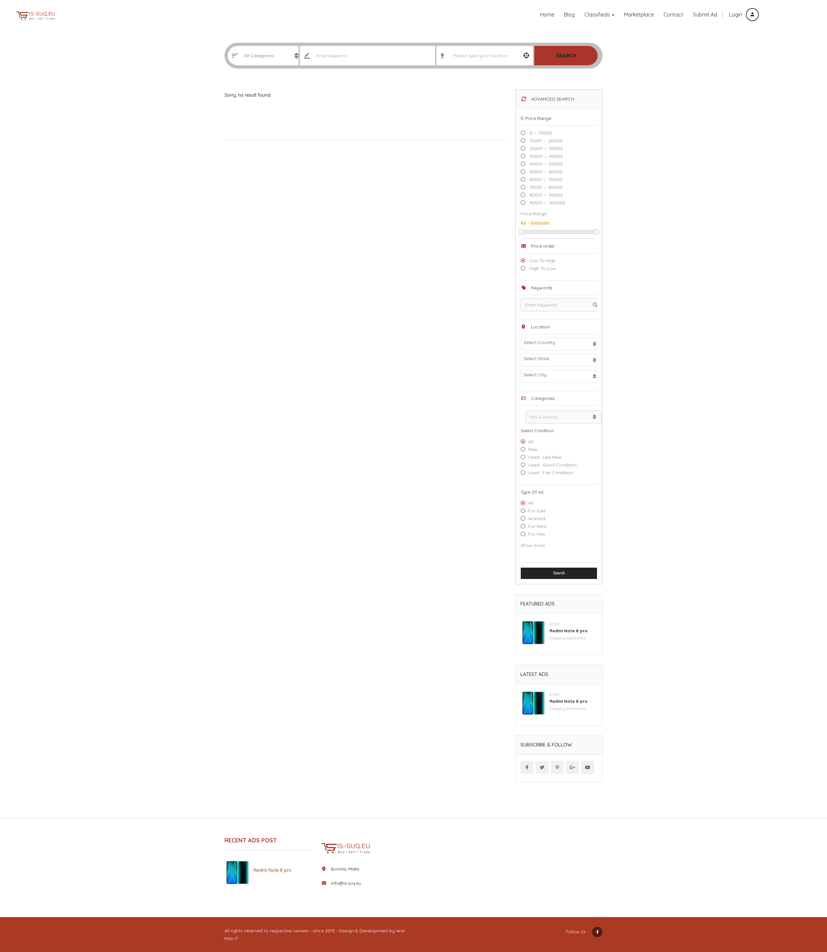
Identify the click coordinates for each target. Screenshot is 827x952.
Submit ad (705, 14)
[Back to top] (806, 912)
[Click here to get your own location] (526, 55)
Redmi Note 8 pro (569, 630)
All (530, 441)
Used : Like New (544, 457)
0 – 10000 (540, 133)
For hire (536, 534)
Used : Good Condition (552, 465)
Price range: (534, 214)
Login (736, 14)
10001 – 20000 (545, 141)
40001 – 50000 (545, 164)
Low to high (542, 260)
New (533, 449)
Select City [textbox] (535, 375)
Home (547, 14)
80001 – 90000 (545, 195)
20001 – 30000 (545, 148)
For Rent (537, 526)
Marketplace (639, 14)
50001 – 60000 (545, 172)
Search (566, 56)
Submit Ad (789, 15)
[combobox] (559, 343)
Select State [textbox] (536, 358)
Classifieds (597, 14)
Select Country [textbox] (539, 342)
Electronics (576, 638)
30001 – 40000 (545, 156)
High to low (542, 268)
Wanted (536, 518)
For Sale (537, 511)
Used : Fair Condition (550, 473)
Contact (673, 14)
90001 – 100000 (546, 203)
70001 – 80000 (545, 187)
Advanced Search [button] (552, 99)
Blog (569, 14)
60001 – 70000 (545, 179)
